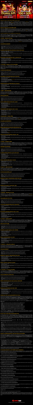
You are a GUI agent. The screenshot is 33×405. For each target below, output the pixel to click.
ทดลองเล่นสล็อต (2, 147)
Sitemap (12, 1)
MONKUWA (12, 22)
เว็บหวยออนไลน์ (31, 194)
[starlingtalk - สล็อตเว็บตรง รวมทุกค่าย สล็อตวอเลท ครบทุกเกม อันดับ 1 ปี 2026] (3, 1)
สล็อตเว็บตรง (9, 1)
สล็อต (26, 30)
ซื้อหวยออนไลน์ (13, 79)
